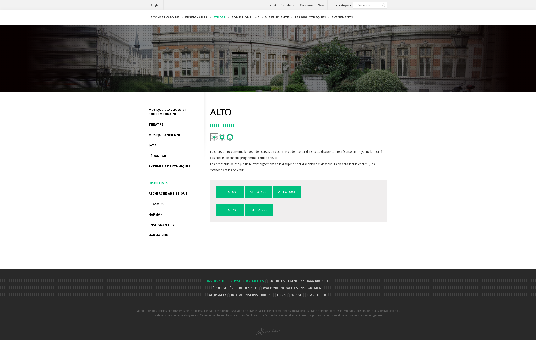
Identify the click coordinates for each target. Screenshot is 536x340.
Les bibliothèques (310, 17)
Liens (281, 295)
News (321, 5)
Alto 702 (259, 210)
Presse (296, 295)
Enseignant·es (161, 225)
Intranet (270, 5)
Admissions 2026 (245, 17)
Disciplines (158, 183)
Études (219, 17)
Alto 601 (230, 192)
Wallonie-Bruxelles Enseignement (293, 288)
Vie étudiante (277, 17)
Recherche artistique (168, 193)
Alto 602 (258, 192)
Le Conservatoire (164, 17)
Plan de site (317, 295)
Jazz (152, 145)
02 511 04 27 (217, 295)
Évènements (342, 17)
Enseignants (196, 17)
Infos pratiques (340, 5)
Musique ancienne (165, 135)
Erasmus (156, 204)
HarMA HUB (158, 235)
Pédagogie (158, 156)
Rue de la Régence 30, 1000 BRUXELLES (300, 281)
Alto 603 (286, 192)
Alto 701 (230, 210)
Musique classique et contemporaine (168, 112)
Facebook (306, 5)
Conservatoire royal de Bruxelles (234, 281)
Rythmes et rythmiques (170, 166)
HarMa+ (155, 214)
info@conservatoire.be (251, 295)
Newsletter (288, 5)
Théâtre (156, 124)
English (156, 5)
